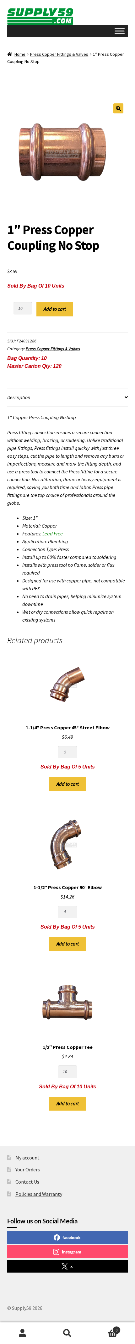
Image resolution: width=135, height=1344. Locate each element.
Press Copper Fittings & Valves (59, 54)
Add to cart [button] (68, 784)
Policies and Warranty (38, 1194)
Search (67, 1333)
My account (27, 1157)
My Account (22, 1333)
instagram (71, 1251)
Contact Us (27, 1182)
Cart (104, 1327)
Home (19, 54)
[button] (118, 108)
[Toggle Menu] (120, 31)
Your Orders (27, 1169)
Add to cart (55, 309)
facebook (71, 1237)
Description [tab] (18, 397)
